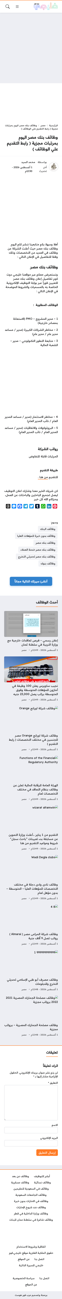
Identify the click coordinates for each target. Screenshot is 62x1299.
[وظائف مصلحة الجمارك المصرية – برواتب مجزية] (31, 1016)
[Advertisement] (31, 48)
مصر (42, 125)
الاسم (55, 1125)
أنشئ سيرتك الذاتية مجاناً (31, 581)
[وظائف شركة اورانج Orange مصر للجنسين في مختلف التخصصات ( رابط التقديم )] (31, 729)
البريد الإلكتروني (49, 1137)
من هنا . (43, 477)
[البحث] (7, 6)
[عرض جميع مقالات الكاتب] (53, 166)
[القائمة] (17, 6)
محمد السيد (28, 162)
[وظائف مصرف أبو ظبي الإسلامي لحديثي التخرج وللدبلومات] (31, 971)
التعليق (53, 1082)
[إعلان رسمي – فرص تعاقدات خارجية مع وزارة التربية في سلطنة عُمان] (31, 631)
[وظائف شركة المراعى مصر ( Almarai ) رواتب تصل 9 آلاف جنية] (31, 925)
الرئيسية (53, 125)
